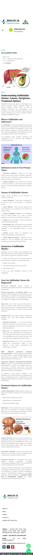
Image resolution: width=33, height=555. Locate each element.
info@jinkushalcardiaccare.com (16, 543)
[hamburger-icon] (2, 30)
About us (4, 508)
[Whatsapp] (28, 546)
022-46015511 (13, 535)
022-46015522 (22, 535)
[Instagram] (8, 547)
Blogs (4, 511)
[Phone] (28, 551)
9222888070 (10, 540)
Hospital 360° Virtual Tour (9, 520)
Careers (4, 514)
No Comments (7, 63)
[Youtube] (12, 547)
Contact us (5, 517)
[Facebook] (4, 547)
